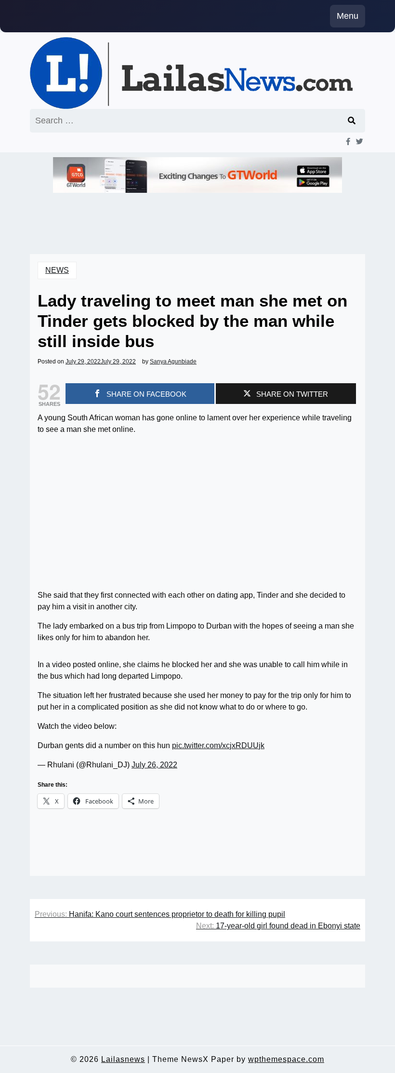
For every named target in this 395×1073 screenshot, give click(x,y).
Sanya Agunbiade (173, 361)
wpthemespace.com (286, 1059)
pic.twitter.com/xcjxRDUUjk (218, 745)
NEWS (57, 270)
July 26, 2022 (154, 765)
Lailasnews (123, 1059)
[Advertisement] (197, 510)
